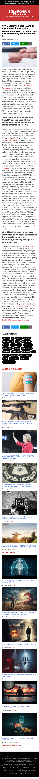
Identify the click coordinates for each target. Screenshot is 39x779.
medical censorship (25, 355)
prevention (19, 338)
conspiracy (27, 338)
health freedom (28, 345)
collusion (16, 348)
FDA (13, 338)
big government (26, 341)
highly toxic (7, 168)
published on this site (14, 770)
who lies (5, 358)
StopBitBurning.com (11, 3)
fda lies (13, 345)
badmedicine (26, 351)
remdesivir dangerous (9, 362)
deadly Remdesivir (11, 140)
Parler (15, 44)
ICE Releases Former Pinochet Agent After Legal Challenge (19, 644)
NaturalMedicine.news (24, 306)
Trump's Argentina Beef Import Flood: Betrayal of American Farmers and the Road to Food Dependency (19, 613)
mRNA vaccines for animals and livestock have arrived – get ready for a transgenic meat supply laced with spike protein (19, 545)
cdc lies (19, 345)
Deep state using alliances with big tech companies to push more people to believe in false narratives (19, 517)
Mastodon (7, 44)
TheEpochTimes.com (9, 320)
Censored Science (27, 348)
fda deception (24, 358)
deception (6, 345)
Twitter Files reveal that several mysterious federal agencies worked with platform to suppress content (17, 485)
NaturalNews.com (24, 320)
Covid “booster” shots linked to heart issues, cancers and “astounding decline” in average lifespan (18, 394)
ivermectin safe (14, 358)
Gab (24, 44)
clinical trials (28, 246)
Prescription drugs (8, 341)
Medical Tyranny (7, 348)
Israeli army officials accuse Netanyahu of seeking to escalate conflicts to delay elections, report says (17, 707)
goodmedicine (16, 351)
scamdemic (14, 355)
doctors (17, 341)
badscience (6, 351)
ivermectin (6, 355)
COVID (33, 351)
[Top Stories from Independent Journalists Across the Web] (19, 18)
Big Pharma (6, 338)
